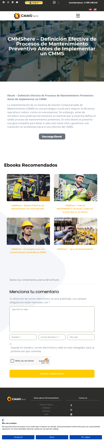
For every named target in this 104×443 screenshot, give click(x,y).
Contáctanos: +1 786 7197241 (83, 2)
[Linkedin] (12, 2)
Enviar (52, 374)
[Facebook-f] (71, 405)
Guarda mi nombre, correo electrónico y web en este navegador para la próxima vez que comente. (52, 349)
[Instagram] (8, 2)
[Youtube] (17, 2)
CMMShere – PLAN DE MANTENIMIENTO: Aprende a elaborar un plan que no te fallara (75, 208)
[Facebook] (4, 2)
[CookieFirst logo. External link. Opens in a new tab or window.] (3, 420)
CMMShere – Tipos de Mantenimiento (75, 249)
